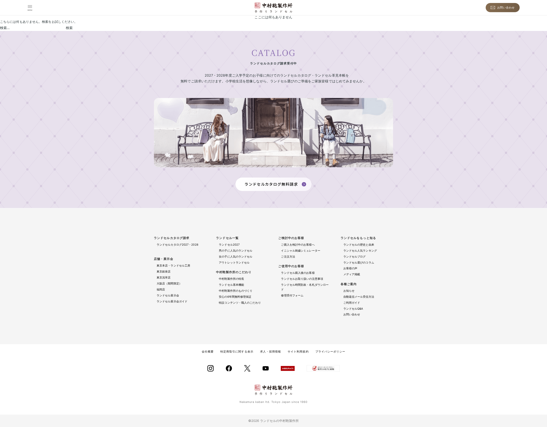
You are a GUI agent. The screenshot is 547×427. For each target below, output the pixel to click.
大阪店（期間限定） (169, 283)
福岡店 (161, 289)
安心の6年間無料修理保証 (235, 296)
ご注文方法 (288, 256)
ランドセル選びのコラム (358, 262)
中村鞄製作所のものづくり (235, 290)
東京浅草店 (164, 277)
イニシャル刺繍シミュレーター (300, 250)
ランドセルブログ (354, 256)
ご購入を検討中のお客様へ (298, 244)
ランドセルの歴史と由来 (358, 244)
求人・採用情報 (270, 351)
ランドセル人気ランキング (360, 250)
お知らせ (348, 290)
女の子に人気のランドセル (235, 256)
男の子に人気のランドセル (235, 250)
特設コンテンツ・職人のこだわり (240, 302)
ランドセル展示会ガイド (172, 301)
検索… (5, 28)
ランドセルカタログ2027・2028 (181, 247)
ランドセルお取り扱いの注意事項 (302, 278)
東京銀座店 (164, 271)
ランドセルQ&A (353, 308)
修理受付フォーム (292, 295)
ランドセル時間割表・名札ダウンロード (305, 287)
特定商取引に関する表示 (236, 351)
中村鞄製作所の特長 (231, 278)
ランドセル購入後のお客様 (298, 272)
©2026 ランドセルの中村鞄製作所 (273, 421)
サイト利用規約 (298, 351)
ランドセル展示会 (168, 295)
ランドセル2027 (229, 244)
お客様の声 (350, 268)
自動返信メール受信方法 (358, 296)
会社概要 (208, 351)
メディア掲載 (351, 274)
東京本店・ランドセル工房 (173, 265)
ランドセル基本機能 (231, 284)
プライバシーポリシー (330, 351)
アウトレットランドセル (234, 262)
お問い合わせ (351, 314)
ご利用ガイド (351, 302)
